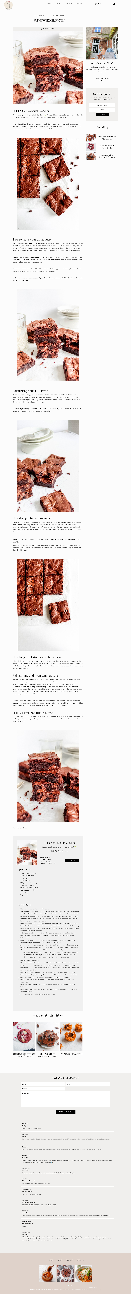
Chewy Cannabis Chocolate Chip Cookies (58, 278)
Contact (68, 4)
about (59, 1260)
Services (79, 4)
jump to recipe (48, 29)
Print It (72, 861)
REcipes (49, 4)
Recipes (50, 1260)
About (58, 4)
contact (69, 1260)
